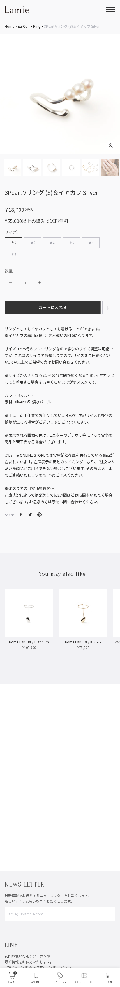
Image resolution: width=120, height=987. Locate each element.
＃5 (13, 255)
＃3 (71, 242)
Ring (36, 26)
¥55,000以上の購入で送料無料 (36, 220)
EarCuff (24, 26)
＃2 (52, 242)
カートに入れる (52, 307)
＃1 (32, 242)
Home (9, 26)
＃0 (13, 242)
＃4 (90, 242)
